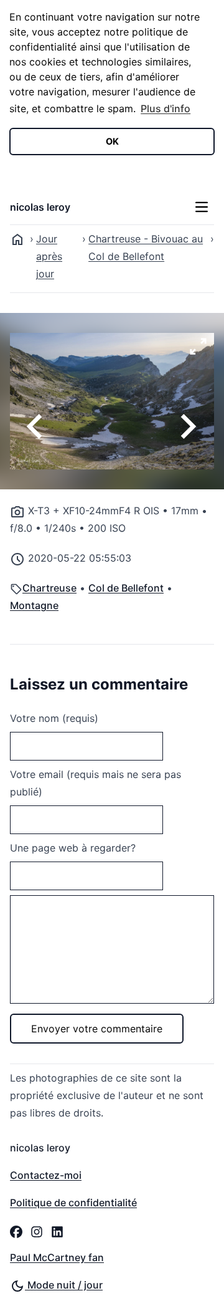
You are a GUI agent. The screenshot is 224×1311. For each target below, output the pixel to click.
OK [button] (112, 141)
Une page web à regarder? (73, 848)
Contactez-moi (46, 1175)
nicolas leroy (40, 207)
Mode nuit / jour (64, 1285)
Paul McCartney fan (57, 1257)
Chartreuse (49, 588)
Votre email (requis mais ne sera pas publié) (95, 783)
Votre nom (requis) (54, 718)
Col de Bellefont (126, 588)
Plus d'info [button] (165, 108)
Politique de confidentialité (73, 1202)
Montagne (34, 605)
